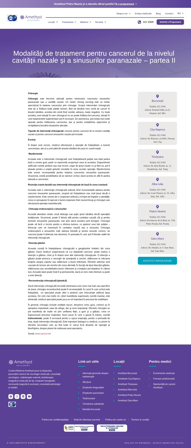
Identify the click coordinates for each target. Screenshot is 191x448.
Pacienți (99, 22)
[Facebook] (10, 396)
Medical (84, 22)
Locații (51, 22)
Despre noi (122, 13)
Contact (169, 13)
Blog (158, 13)
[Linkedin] (23, 396)
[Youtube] (29, 396)
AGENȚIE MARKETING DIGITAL (168, 443)
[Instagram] (17, 396)
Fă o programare (124, 3)
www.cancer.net (43, 333)
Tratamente (67, 22)
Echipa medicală (143, 13)
